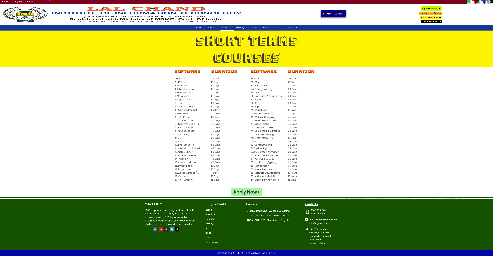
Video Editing (274, 215)
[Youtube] (161, 229)
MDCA (286, 215)
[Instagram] (166, 229)
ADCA (250, 220)
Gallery (240, 27)
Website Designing (279, 210)
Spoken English (280, 220)
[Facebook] (155, 229)
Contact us (291, 27)
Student (253, 27)
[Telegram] (172, 229)
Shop (277, 27)
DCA (257, 220)
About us (212, 27)
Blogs (266, 27)
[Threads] (177, 229)
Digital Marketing (256, 215)
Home (199, 27)
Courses (226, 27)
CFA (269, 220)
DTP (263, 220)
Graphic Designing (257, 210)
